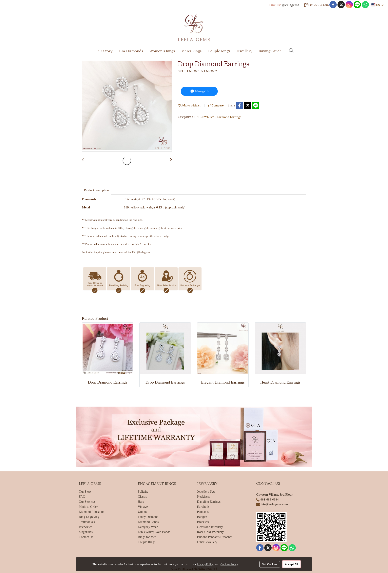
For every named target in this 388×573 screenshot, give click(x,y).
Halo (141, 501)
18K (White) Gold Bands (154, 532)
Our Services (87, 501)
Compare (217, 105)
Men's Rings (191, 50)
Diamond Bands (148, 522)
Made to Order (88, 506)
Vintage (143, 506)
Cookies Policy (229, 564)
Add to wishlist (190, 105)
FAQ (82, 496)
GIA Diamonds (131, 50)
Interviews (85, 527)
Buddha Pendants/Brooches (214, 537)
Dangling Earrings (208, 501)
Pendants (203, 511)
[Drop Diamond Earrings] (127, 105)
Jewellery (244, 50)
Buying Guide (270, 50)
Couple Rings (219, 50)
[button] (291, 50)
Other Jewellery (207, 542)
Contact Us (86, 537)
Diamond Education (91, 511)
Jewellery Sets (206, 491)
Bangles (202, 516)
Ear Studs (203, 506)
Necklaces (203, 496)
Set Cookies (269, 564)
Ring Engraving (89, 516)
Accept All (291, 564)
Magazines (86, 532)
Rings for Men (147, 537)
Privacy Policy (205, 564)
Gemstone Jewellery (210, 527)
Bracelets (203, 522)
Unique (142, 511)
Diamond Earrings (229, 117)
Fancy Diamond (148, 516)
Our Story (104, 50)
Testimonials (87, 522)
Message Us (201, 91)
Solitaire (143, 491)
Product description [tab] (96, 190)
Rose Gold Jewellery (210, 532)
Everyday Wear (148, 527)
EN (378, 5)
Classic (142, 496)
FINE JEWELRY (204, 117)
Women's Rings (162, 50)
